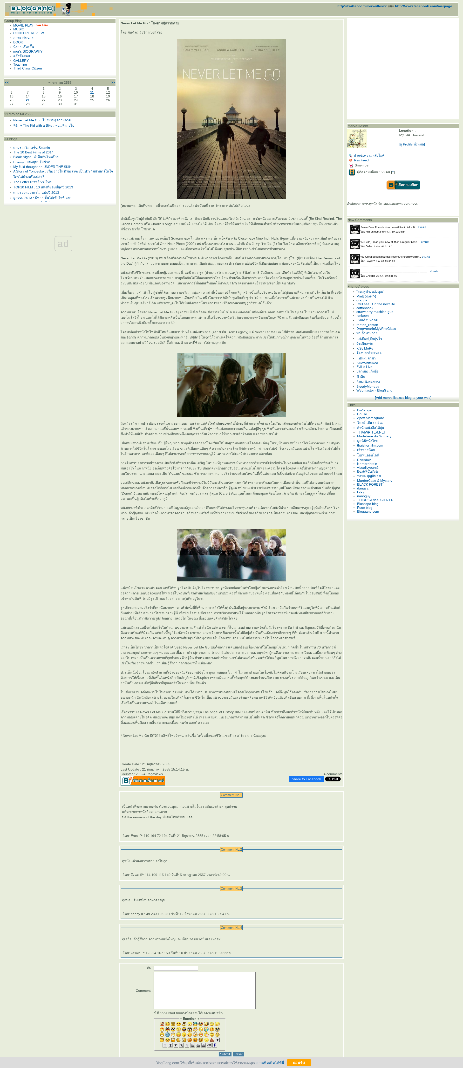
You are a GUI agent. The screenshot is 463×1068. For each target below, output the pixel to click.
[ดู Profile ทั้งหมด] (412, 144)
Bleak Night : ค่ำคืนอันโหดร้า (36, 157)
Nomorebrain (367, 464)
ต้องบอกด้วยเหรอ (368, 353)
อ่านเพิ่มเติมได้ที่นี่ (270, 1063)
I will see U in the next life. (376, 304)
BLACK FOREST (370, 484)
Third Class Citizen (27, 68)
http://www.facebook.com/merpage (423, 6)
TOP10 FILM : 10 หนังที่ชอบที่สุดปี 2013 (43, 187)
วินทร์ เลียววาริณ (370, 422)
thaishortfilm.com (370, 445)
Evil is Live (364, 367)
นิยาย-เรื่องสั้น (23, 47)
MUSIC (18, 29)
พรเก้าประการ (366, 333)
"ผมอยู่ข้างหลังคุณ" (370, 292)
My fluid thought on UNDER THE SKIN (42, 167)
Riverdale (364, 460)
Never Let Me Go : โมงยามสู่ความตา (42, 120)
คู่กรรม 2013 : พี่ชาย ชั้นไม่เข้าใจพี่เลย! (42, 198)
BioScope (364, 410)
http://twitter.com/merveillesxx (362, 6)
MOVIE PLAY (23, 25)
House (362, 414)
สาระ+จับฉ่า (23, 38)
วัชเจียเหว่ (364, 344)
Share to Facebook (306, 779)
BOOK (18, 42)
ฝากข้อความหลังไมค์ (369, 155)
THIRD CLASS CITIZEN (375, 500)
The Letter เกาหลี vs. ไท (32, 182)
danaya (362, 488)
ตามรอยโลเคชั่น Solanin (31, 148)
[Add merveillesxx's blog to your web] (403, 398)
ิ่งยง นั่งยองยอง (368, 382)
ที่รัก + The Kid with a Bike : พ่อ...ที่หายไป (43, 125)
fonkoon (362, 315)
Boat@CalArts (368, 471)
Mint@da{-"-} (366, 296)
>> (113, 82)
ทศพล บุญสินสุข (369, 476)
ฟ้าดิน (360, 377)
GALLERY (21, 60)
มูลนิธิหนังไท (367, 441)
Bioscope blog (368, 504)
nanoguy (363, 496)
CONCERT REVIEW (28, 33)
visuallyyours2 (368, 467)
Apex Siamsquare (370, 418)
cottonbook (364, 308)
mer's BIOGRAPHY (27, 51)
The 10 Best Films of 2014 (33, 152)
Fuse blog (364, 508)
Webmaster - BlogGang (374, 390)
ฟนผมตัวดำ (366, 358)
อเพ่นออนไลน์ (368, 455)
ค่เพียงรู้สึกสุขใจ (369, 338)
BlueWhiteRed (367, 363)
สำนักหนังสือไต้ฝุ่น (370, 428)
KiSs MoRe (364, 348)
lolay (360, 492)
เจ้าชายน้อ (366, 450)
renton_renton (367, 325)
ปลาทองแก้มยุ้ (367, 371)
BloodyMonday (367, 386)
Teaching (20, 64)
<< (7, 82)
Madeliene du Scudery (374, 436)
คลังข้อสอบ (21, 56)
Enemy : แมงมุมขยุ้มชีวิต (31, 162)
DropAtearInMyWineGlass (376, 329)
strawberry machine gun (374, 312)
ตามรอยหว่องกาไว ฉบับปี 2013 (36, 192)
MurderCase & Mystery (374, 480)
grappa (361, 300)
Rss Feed (361, 160)
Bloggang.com (368, 511)
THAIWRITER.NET (371, 432)
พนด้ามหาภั (367, 320)
